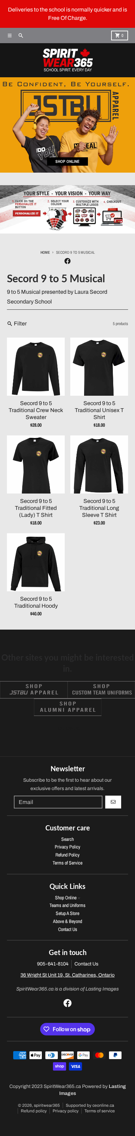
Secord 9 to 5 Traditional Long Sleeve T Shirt (99, 508)
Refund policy (34, 1111)
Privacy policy (66, 1111)
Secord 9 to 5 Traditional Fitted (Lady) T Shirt (36, 508)
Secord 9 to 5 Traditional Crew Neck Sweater (36, 410)
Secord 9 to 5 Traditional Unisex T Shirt (99, 410)
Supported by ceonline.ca (90, 1105)
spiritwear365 (47, 1105)
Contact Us (86, 964)
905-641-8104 (53, 964)
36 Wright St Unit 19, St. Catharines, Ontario (67, 975)
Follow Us (68, 728)
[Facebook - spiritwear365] (67, 261)
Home (45, 252)
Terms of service (99, 1111)
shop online (67, 161)
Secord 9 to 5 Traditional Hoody (36, 602)
